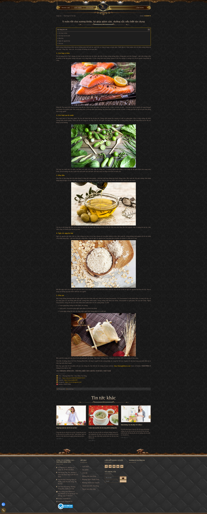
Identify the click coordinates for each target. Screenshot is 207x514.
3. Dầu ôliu (60, 38)
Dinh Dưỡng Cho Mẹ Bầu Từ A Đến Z (99, 424)
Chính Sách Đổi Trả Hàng (90, 486)
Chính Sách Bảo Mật (89, 489)
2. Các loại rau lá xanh (63, 36)
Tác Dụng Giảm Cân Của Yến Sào (130, 428)
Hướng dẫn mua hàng (89, 476)
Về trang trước (62, 389)
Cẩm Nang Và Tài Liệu (69, 16)
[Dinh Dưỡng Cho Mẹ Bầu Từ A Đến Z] (103, 414)
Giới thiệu (85, 466)
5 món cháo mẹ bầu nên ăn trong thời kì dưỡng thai (70, 428)
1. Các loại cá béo (62, 33)
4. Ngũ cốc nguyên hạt (63, 41)
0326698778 (147, 16)
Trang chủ (58, 16)
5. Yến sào (60, 43)
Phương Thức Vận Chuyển (90, 482)
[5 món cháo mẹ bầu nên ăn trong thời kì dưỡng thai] (71, 415)
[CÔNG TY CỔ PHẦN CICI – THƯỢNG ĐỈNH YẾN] (103, 7)
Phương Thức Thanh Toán (90, 479)
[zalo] (3, 504)
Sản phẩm (85, 470)
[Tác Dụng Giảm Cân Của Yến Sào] (136, 415)
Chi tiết (59, 440)
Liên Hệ (84, 473)
